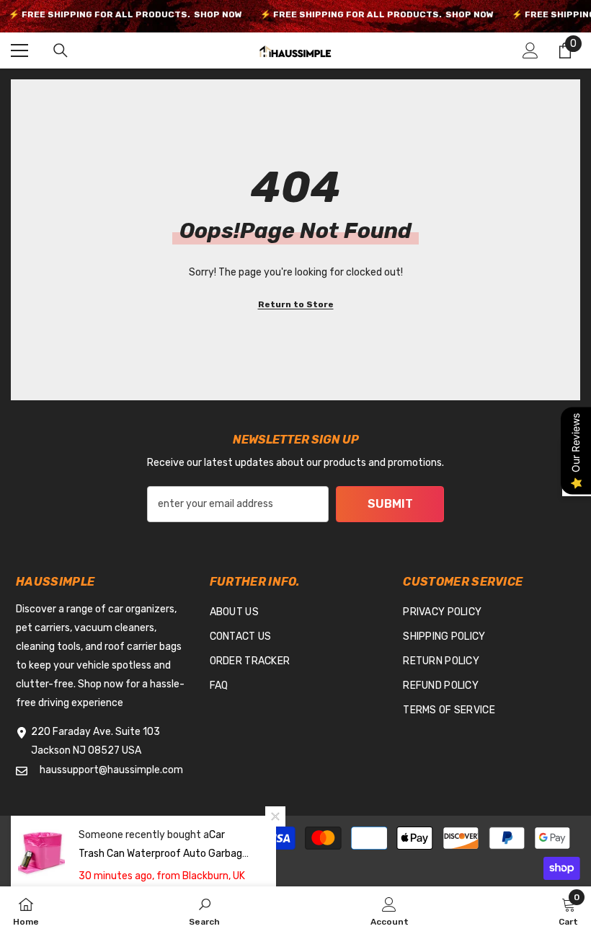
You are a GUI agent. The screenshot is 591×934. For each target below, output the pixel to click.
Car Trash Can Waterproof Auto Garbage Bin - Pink (163, 853)
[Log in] (530, 50)
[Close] (275, 816)
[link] (204, 910)
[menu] (19, 50)
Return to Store (296, 304)
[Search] (60, 50)
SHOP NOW (217, 14)
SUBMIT (390, 504)
